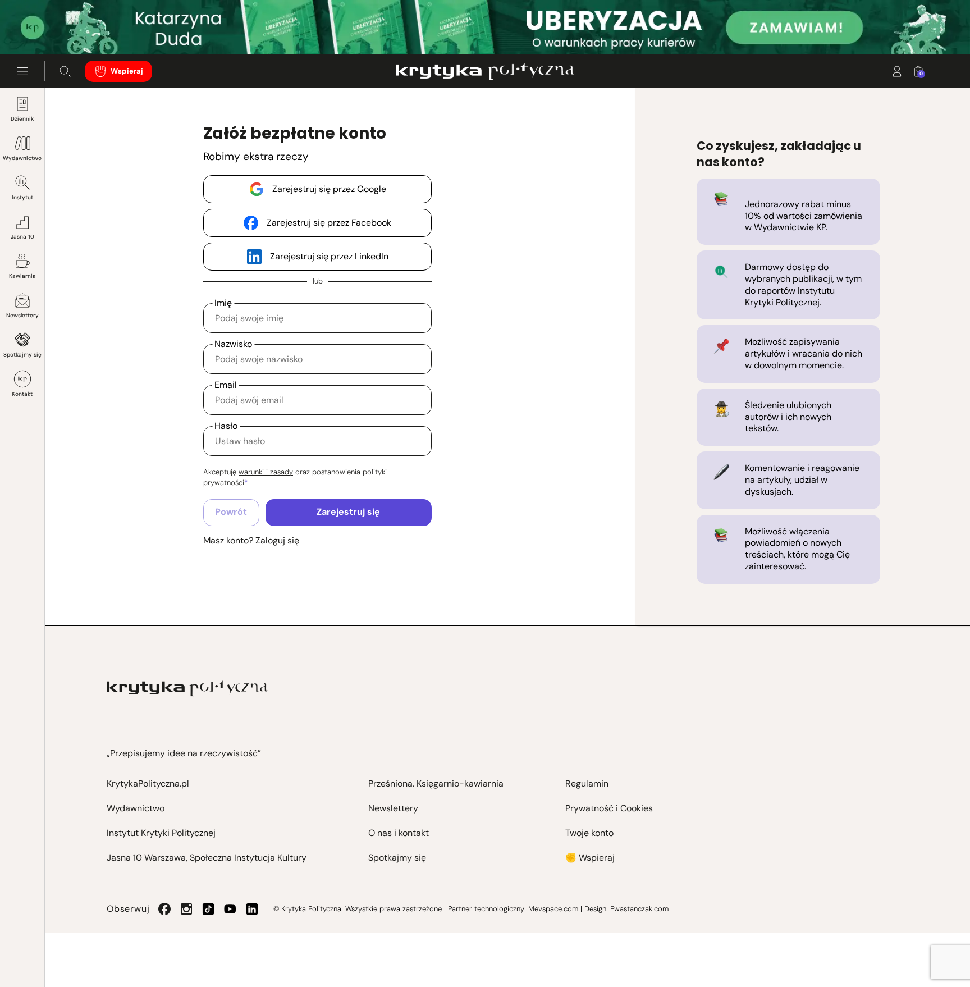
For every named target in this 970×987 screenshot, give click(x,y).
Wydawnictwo (22, 158)
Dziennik (22, 118)
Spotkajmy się (22, 354)
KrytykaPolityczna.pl (148, 783)
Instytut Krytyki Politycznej (161, 833)
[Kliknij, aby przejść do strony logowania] (897, 71)
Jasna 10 (22, 236)
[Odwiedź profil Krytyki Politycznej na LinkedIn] (252, 909)
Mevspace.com (553, 908)
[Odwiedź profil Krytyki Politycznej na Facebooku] (164, 909)
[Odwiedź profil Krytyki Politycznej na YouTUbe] (230, 909)
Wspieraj (127, 71)
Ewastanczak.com (639, 908)
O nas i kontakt (398, 833)
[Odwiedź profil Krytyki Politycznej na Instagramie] (186, 909)
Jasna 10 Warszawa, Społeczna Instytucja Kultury (206, 857)
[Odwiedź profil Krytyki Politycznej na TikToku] (208, 909)
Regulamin (586, 783)
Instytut (22, 197)
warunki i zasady (266, 472)
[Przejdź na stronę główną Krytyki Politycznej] (187, 688)
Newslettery (22, 315)
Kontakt (22, 393)
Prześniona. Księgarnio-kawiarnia (436, 783)
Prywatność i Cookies (609, 808)
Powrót (231, 512)
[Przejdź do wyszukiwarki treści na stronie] (65, 71)
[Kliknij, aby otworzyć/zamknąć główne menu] (22, 71)
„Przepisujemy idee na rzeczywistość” (184, 753)
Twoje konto (589, 833)
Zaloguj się (277, 540)
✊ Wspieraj (590, 857)
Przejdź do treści (56, 27)
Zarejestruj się (348, 512)
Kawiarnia (22, 276)
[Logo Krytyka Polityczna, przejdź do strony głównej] (485, 71)
